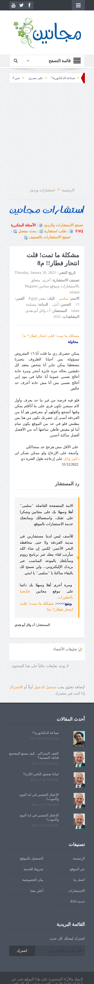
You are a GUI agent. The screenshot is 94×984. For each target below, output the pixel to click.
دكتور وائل (71, 459)
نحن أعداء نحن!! (18, 78)
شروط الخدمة (33, 869)
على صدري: (43, 78)
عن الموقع (77, 869)
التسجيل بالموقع (31, 858)
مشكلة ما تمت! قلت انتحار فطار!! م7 (50, 336)
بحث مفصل (27, 231)
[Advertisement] (47, 135)
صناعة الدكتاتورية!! (71, 78)
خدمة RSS (77, 901)
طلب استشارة (55, 231)
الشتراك (16, 687)
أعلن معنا (36, 891)
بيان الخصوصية (32, 880)
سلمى (63, 298)
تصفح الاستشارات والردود (63, 225)
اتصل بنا (79, 880)
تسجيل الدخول (45, 687)
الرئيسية (79, 858)
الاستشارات (76, 891)
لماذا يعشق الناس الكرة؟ (41, 774)
